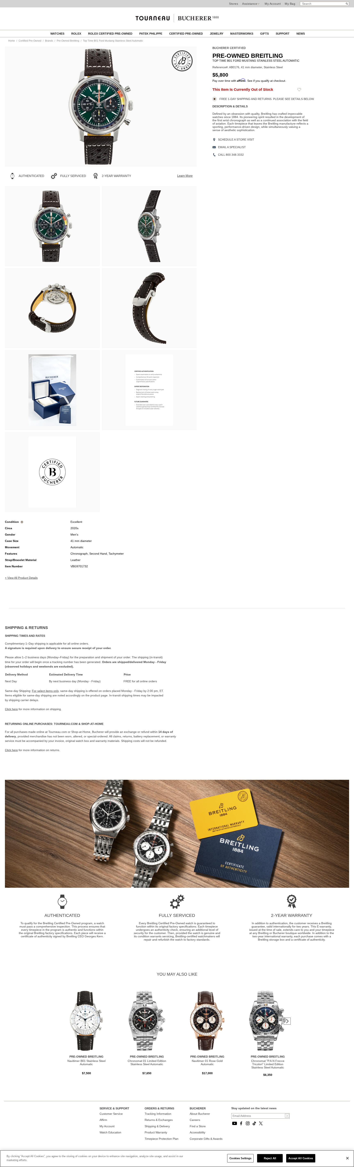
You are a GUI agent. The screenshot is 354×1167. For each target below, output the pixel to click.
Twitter (260, 1123)
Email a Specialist (232, 147)
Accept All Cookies (300, 1158)
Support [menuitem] (283, 33)
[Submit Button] (287, 1116)
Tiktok (254, 1123)
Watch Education (110, 1132)
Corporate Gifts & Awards (206, 1138)
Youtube (234, 1123)
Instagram (247, 1123)
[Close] (347, 1158)
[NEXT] (186, 106)
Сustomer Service (111, 1113)
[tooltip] (22, 521)
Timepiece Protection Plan (161, 1138)
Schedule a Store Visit (236, 139)
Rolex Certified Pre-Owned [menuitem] (110, 33)
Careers (195, 1120)
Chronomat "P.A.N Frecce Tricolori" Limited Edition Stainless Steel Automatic (267, 1064)
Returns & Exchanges (159, 1120)
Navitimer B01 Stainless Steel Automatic (86, 1062)
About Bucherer (200, 1113)
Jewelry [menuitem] (217, 33)
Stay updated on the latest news (254, 1108)
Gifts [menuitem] (265, 33)
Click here (11, 709)
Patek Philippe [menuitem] (151, 33)
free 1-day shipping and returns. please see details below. (266, 99)
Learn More (185, 175)
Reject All (270, 1158)
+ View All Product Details (21, 577)
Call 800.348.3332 (231, 154)
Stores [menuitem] (233, 3)
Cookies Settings (240, 1158)
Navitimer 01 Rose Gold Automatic (207, 1062)
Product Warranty (156, 1132)
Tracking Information (158, 1113)
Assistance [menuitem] (249, 3)
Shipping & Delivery (157, 1126)
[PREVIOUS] (15, 106)
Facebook (241, 1123)
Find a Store (198, 1126)
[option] (52, 226)
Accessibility (197, 1132)
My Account (273, 3)
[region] (177, 1158)
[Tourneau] (177, 17)
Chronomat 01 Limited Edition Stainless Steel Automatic (147, 1062)
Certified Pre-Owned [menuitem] (186, 33)
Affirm (103, 1120)
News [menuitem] (300, 33)
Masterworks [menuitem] (242, 33)
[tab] (91, 628)
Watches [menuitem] (57, 33)
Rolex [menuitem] (76, 33)
